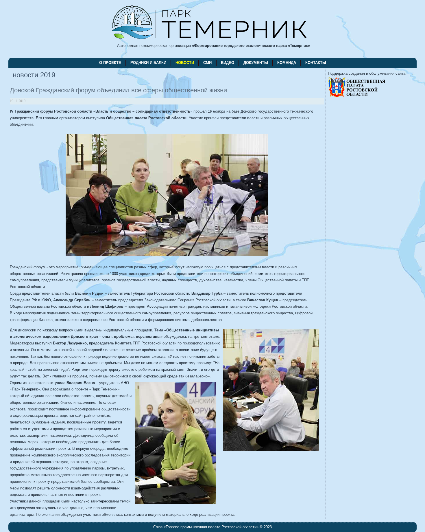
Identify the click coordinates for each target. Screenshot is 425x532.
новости (184, 62)
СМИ (207, 62)
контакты (315, 62)
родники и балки (148, 62)
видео (227, 62)
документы (255, 62)
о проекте (110, 62)
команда (286, 62)
